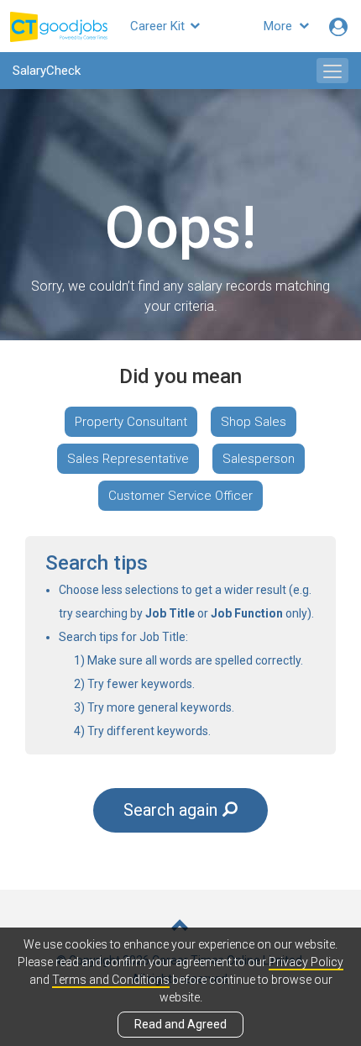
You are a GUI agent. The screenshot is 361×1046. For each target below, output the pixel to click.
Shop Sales (253, 421)
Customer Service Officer (180, 495)
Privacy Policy (306, 962)
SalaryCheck (47, 70)
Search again (170, 810)
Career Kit (159, 26)
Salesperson (258, 458)
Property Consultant (131, 421)
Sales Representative (128, 458)
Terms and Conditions (111, 979)
